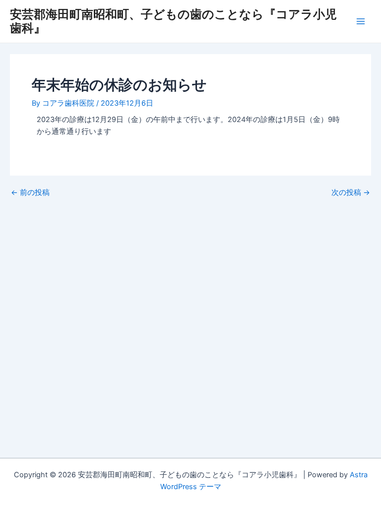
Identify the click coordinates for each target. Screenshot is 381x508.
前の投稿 (30, 192)
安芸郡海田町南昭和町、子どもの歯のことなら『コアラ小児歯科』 (173, 21)
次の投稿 (350, 192)
